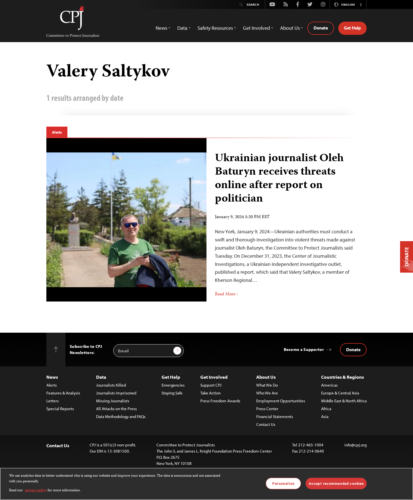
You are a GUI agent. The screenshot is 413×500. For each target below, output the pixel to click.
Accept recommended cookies (336, 483)
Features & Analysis (63, 393)
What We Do (267, 385)
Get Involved (214, 377)
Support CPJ (211, 385)
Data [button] (182, 28)
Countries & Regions (342, 377)
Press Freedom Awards (220, 400)
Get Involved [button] (256, 28)
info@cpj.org (355, 445)
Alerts (57, 132)
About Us (266, 377)
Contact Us (265, 424)
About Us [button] (290, 28)
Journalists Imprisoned (116, 393)
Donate (321, 28)
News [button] (161, 28)
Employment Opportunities (280, 400)
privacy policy (36, 491)
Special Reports (60, 408)
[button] (360, 4)
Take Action (210, 393)
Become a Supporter (304, 349)
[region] (206, 484)
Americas (329, 385)
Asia (324, 416)
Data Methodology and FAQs (121, 416)
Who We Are (267, 393)
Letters (52, 400)
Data (101, 377)
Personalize (283, 483)
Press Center (267, 408)
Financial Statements (274, 416)
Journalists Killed (111, 385)
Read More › (226, 294)
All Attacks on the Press (116, 408)
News (52, 377)
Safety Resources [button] (215, 28)
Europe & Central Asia (340, 393)
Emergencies (173, 385)
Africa (326, 408)
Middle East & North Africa (344, 400)
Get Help (352, 28)
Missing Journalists (112, 400)
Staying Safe (172, 393)
